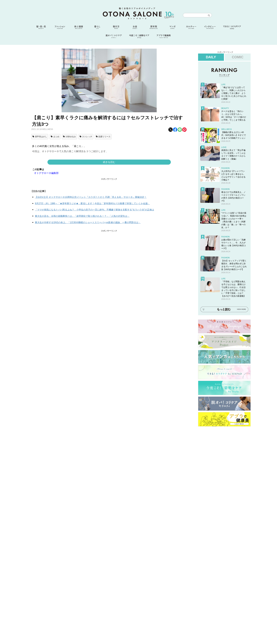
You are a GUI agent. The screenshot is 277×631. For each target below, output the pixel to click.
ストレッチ (87, 136)
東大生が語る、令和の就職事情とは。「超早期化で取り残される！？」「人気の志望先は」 (82, 216)
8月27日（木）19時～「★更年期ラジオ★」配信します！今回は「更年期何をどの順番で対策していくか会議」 (92, 203)
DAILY (211, 57)
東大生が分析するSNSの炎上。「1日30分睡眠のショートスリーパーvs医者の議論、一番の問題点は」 (88, 222)
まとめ (56, 136)
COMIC (237, 57)
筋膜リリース (104, 136)
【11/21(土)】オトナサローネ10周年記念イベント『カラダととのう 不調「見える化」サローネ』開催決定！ (91, 197)
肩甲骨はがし (41, 136)
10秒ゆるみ (70, 136)
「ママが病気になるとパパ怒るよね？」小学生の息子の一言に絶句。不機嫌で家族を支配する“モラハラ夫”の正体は (94, 209)
